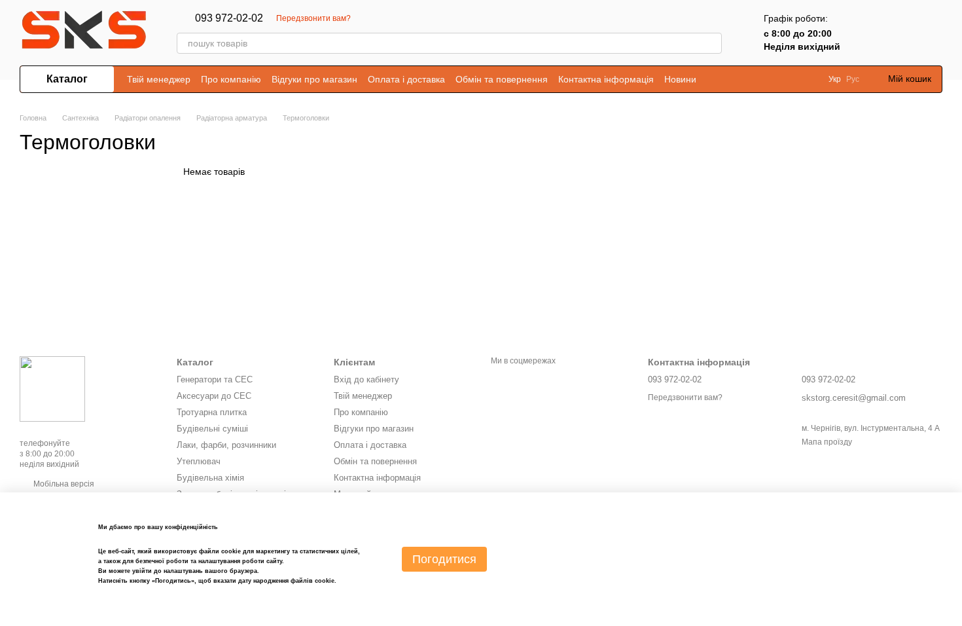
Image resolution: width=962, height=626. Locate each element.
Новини (680, 79)
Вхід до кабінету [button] (366, 379)
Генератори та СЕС (215, 379)
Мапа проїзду (827, 442)
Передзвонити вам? (313, 18)
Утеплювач (199, 461)
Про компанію (231, 79)
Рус (852, 79)
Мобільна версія (62, 483)
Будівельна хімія (210, 478)
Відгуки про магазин (314, 79)
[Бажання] (897, 32)
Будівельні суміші (212, 428)
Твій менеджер (158, 79)
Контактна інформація (606, 79)
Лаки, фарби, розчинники (226, 445)
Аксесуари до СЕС (214, 396)
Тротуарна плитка (212, 412)
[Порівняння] (863, 32)
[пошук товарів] (711, 43)
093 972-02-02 (229, 18)
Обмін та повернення (501, 79)
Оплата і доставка (406, 79)
